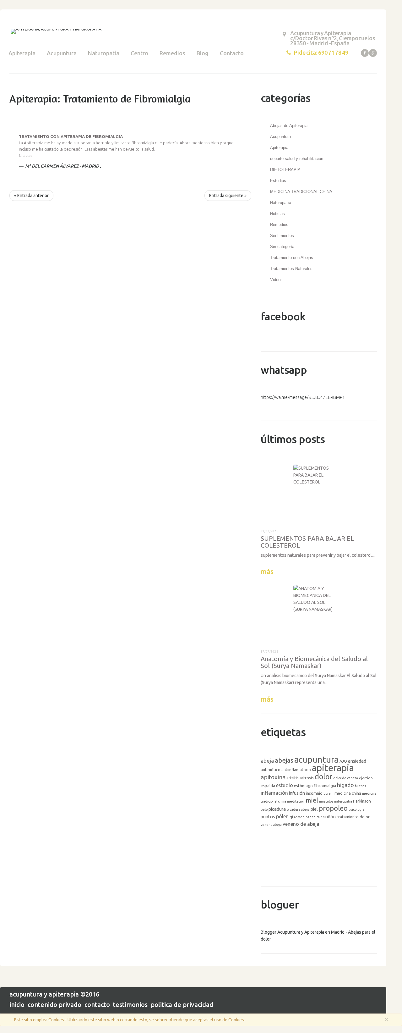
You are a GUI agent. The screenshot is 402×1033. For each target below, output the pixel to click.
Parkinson (362, 801)
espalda (268, 785)
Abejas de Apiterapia (288, 125)
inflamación (274, 793)
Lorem (328, 793)
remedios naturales (309, 817)
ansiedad (357, 761)
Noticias (277, 213)
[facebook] (365, 53)
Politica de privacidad (182, 1004)
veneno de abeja (301, 824)
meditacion (296, 801)
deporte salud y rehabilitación (296, 158)
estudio (284, 785)
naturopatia (343, 801)
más (267, 571)
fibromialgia (325, 785)
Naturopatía (103, 53)
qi (291, 817)
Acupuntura (62, 53)
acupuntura (316, 759)
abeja (267, 761)
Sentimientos (282, 235)
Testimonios (130, 1004)
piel (314, 809)
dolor (323, 776)
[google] (373, 53)
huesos (360, 786)
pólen (282, 816)
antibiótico (270, 769)
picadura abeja (298, 809)
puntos (268, 816)
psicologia (356, 809)
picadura (277, 809)
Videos (276, 279)
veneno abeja (271, 824)
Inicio (16, 1004)
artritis (292, 778)
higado (345, 785)
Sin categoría (282, 246)
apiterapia (333, 768)
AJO (343, 761)
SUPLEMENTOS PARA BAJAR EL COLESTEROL (307, 542)
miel (312, 800)
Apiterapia (21, 53)
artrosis (307, 778)
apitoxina (273, 777)
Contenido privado (54, 1004)
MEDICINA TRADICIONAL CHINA (301, 191)
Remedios (172, 53)
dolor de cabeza (345, 778)
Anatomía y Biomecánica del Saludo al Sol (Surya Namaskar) (314, 662)
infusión (297, 793)
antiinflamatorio (296, 769)
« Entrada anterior (31, 195)
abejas (284, 760)
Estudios (278, 180)
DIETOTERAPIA (285, 169)
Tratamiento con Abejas (291, 257)
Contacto (232, 53)
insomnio (314, 793)
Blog (203, 53)
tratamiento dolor (353, 817)
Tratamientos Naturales (291, 268)
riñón (330, 816)
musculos (326, 801)
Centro (139, 53)
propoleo (333, 808)
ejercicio (365, 778)
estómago (303, 785)
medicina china (347, 793)
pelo (264, 809)
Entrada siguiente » (228, 195)
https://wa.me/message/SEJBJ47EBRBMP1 (303, 397)
